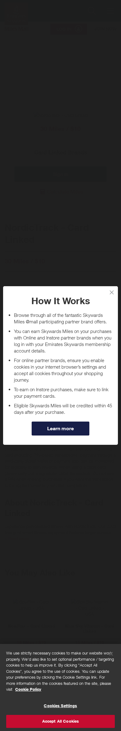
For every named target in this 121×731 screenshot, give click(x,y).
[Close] (111, 654)
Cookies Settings (60, 705)
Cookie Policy (28, 689)
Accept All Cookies (60, 721)
